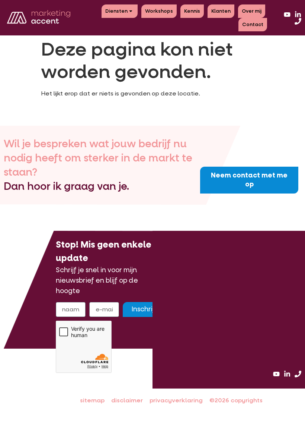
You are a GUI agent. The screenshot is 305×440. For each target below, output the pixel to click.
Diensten (116, 11)
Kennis (192, 11)
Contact (252, 24)
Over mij (251, 11)
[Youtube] (287, 14)
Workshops (159, 11)
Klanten (221, 11)
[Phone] (298, 21)
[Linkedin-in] (298, 14)
